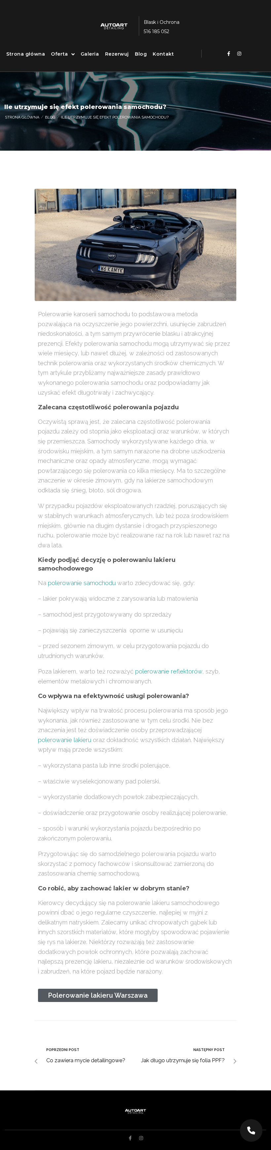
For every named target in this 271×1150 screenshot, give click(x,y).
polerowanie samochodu (82, 582)
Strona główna (22, 117)
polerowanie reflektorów (168, 671)
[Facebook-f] (228, 53)
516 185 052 (156, 31)
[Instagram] (239, 53)
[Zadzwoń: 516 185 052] (251, 1130)
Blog (50, 117)
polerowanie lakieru (64, 739)
